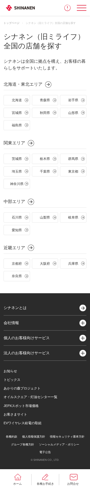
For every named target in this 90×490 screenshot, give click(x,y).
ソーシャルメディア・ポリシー (59, 444)
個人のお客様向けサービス (27, 338)
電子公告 (45, 452)
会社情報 (11, 323)
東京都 (73, 171)
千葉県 (45, 171)
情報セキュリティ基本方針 (67, 436)
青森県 (45, 100)
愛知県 (17, 230)
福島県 (17, 125)
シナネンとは (15, 308)
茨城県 (17, 159)
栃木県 (45, 159)
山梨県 (45, 217)
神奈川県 (17, 184)
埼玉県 (17, 171)
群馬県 (73, 159)
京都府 (17, 263)
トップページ (11, 23)
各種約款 (11, 436)
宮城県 (17, 113)
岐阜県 (73, 217)
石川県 (17, 217)
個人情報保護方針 (33, 436)
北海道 (17, 100)
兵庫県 (73, 263)
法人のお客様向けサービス (27, 353)
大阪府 (45, 263)
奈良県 (17, 276)
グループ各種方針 (22, 444)
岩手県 (73, 100)
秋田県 (45, 113)
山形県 (73, 113)
